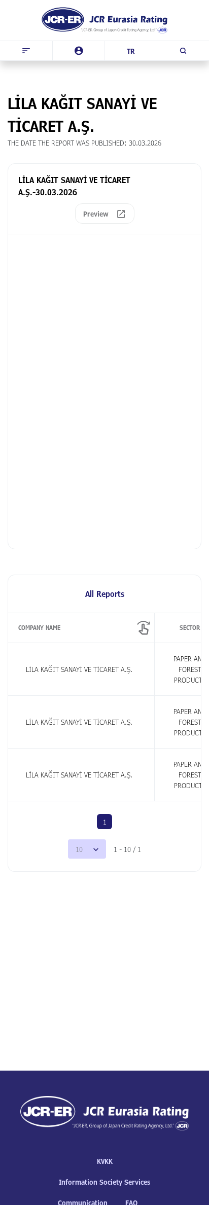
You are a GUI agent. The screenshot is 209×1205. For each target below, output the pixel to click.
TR (131, 51)
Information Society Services (104, 1182)
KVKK (105, 1161)
